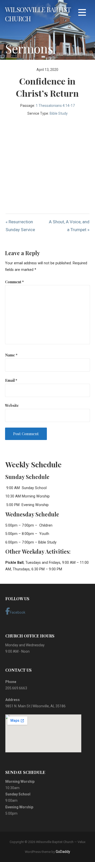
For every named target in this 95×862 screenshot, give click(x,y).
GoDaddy (63, 852)
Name (11, 354)
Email (11, 380)
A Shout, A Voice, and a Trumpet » (69, 225)
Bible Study (59, 113)
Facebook (17, 612)
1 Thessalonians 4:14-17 (55, 106)
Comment (14, 281)
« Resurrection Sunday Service (20, 225)
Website (12, 405)
